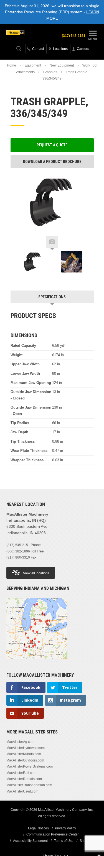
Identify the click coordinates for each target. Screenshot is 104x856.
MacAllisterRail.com (21, 773)
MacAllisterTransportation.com (29, 785)
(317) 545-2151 (73, 36)
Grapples (50, 72)
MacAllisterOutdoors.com (25, 760)
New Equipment (62, 65)
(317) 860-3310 (18, 557)
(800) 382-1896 (18, 551)
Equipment (33, 65)
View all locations (36, 573)
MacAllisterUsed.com (22, 791)
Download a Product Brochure (52, 161)
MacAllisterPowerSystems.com (29, 766)
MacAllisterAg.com (20, 742)
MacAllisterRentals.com (24, 779)
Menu (92, 38)
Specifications (52, 297)
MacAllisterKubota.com (23, 754)
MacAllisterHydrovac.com (25, 748)
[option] (32, 263)
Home (11, 65)
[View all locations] (36, 662)
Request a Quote (52, 145)
